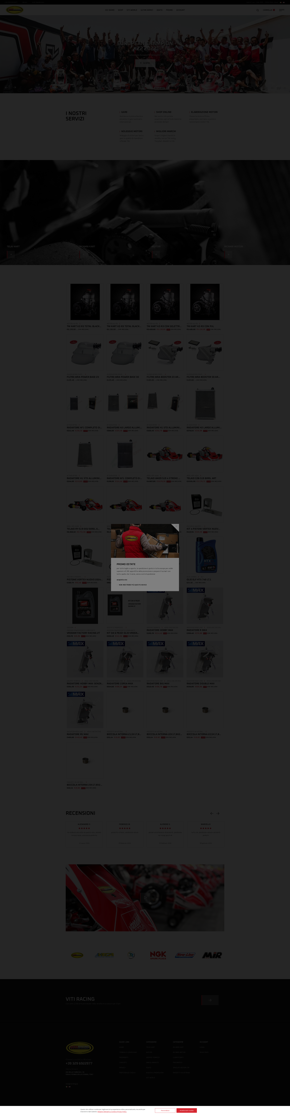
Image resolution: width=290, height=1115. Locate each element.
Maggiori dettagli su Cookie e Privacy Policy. (112, 1112)
